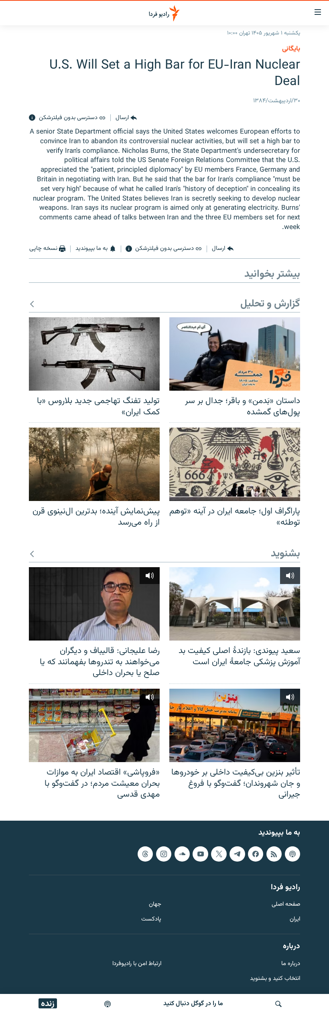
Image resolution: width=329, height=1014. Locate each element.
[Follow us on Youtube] (200, 853)
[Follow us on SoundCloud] (182, 853)
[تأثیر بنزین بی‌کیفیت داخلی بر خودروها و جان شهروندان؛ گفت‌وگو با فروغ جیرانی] (234, 725)
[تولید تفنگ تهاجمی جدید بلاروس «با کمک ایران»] (94, 354)
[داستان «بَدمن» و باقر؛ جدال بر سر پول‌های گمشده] (234, 354)
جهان (155, 904)
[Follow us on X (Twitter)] (218, 853)
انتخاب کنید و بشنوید (275, 978)
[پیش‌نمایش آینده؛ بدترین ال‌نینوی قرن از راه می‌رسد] (94, 464)
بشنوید (285, 554)
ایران (295, 919)
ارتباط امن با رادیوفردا (136, 963)
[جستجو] (278, 1004)
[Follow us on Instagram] (163, 853)
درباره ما (290, 963)
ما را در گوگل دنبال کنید (193, 1004)
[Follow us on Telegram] (237, 853)
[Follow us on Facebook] (255, 853)
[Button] (126, 118)
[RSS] (274, 853)
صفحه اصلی (286, 904)
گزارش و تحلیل (270, 304)
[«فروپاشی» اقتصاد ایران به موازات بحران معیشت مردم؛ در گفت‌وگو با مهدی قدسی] (94, 725)
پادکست (151, 919)
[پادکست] (107, 1004)
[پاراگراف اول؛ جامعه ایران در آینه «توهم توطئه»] (234, 464)
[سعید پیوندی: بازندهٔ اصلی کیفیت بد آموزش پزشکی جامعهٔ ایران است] (234, 604)
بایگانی (291, 49)
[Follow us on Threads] (145, 853)
